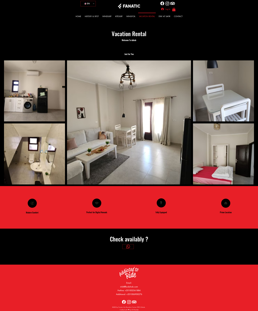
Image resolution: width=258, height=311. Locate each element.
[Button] (128, 246)
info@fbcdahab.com (129, 286)
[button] (174, 9)
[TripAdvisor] (172, 3)
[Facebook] (162, 3)
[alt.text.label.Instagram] (167, 3)
